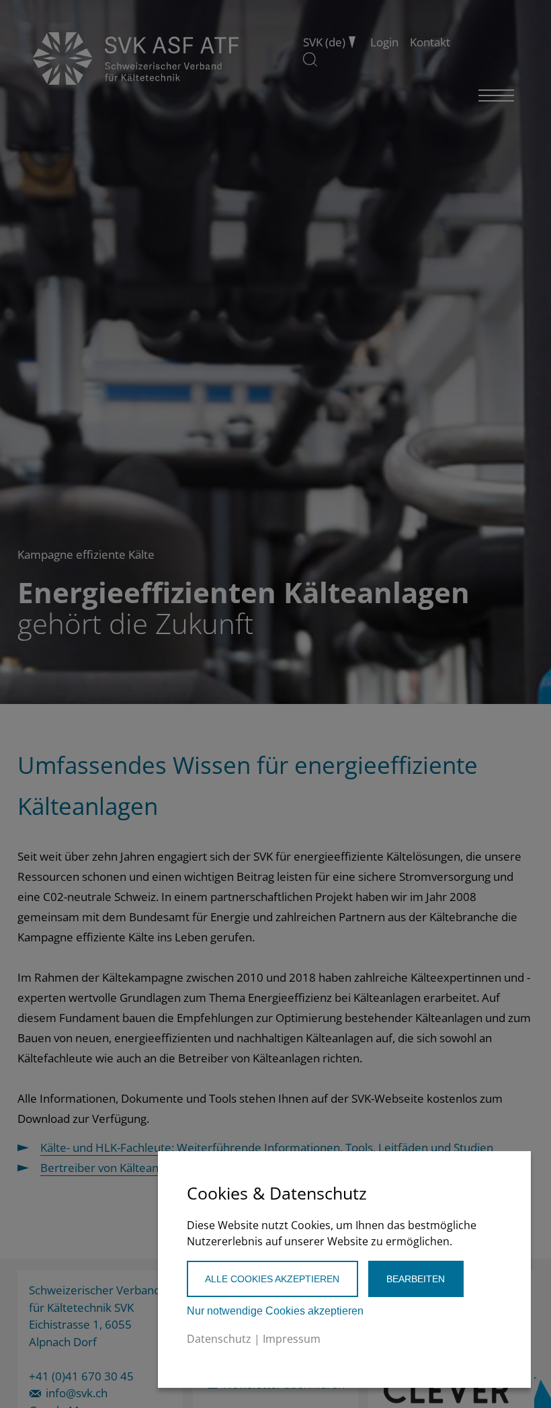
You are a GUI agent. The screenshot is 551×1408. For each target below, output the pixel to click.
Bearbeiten (415, 1279)
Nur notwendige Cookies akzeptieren (275, 1311)
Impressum (292, 1338)
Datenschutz (219, 1338)
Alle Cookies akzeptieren (272, 1279)
